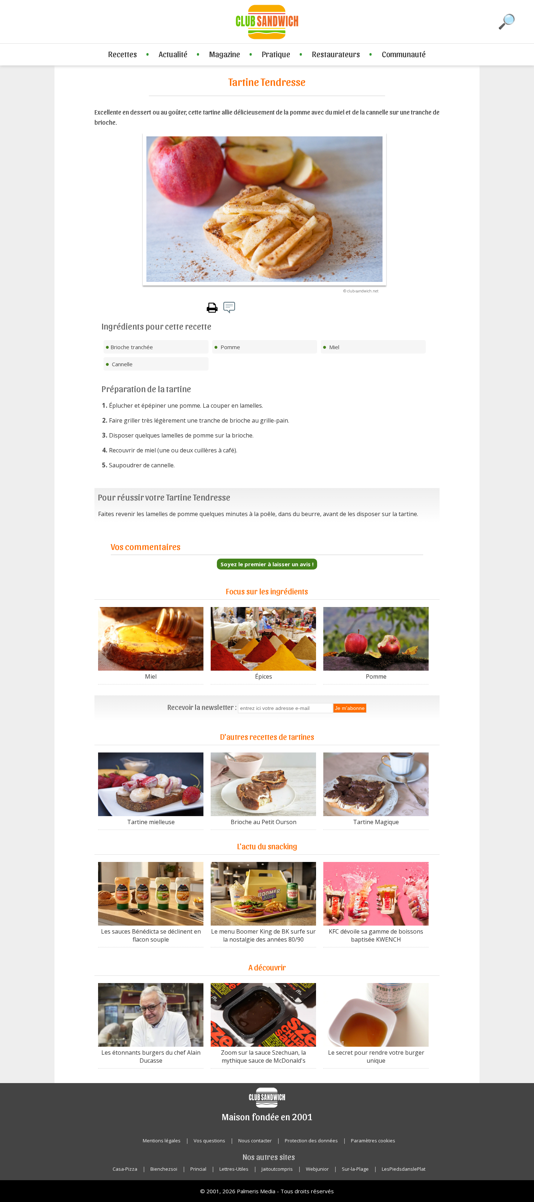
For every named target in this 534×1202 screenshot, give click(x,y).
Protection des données (311, 1140)
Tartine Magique (376, 822)
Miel (151, 676)
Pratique (276, 54)
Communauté (404, 54)
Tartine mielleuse (151, 822)
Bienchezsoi (163, 1169)
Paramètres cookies (373, 1140)
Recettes (122, 54)
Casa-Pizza (125, 1169)
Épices (263, 676)
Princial (198, 1169)
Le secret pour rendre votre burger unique (376, 1057)
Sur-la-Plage (355, 1169)
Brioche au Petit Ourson (263, 822)
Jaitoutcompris (277, 1169)
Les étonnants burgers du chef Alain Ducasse (151, 1057)
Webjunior (317, 1169)
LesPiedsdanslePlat (403, 1169)
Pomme (376, 676)
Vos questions (209, 1140)
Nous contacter (255, 1140)
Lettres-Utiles (233, 1169)
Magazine (224, 54)
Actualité (173, 54)
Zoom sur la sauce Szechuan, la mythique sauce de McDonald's (263, 1057)
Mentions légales (162, 1140)
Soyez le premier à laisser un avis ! (267, 564)
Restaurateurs (336, 54)
